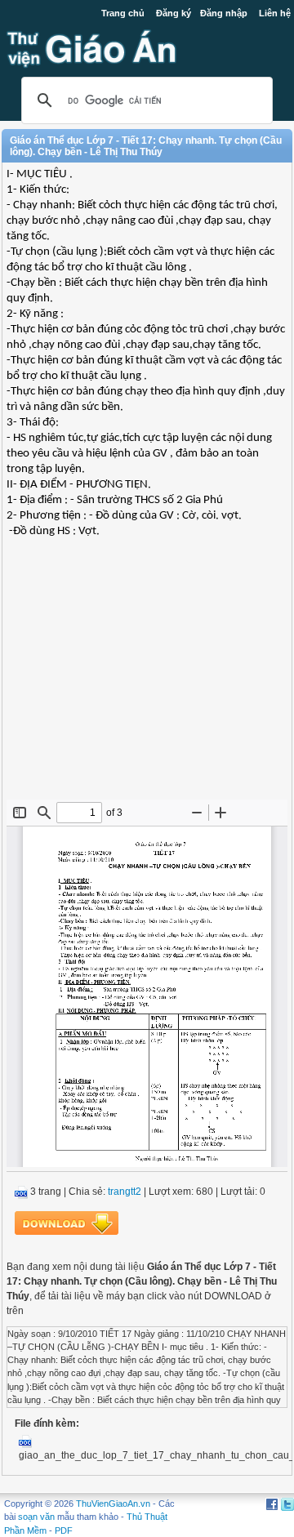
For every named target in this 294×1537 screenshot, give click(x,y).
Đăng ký (173, 13)
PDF (64, 1530)
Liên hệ (275, 13)
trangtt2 (124, 1191)
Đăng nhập (223, 13)
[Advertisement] (147, 681)
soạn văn (36, 1516)
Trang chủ (123, 13)
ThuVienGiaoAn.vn (113, 1503)
